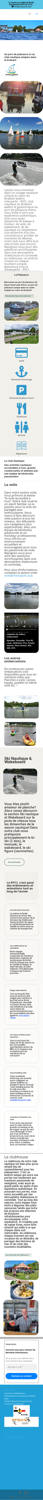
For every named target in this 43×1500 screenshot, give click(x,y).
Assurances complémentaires (14, 1393)
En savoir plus (14, 862)
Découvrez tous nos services (18, 296)
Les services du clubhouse (16, 1255)
